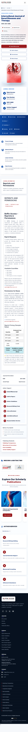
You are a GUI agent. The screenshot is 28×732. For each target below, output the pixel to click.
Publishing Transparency (9, 443)
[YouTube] (13, 611)
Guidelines (6, 125)
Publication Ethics (6, 625)
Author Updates (6, 707)
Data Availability (7, 447)
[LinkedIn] (9, 611)
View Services (5, 531)
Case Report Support (6, 644)
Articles (5, 121)
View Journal (16, 515)
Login (4, 676)
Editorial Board (22, 116)
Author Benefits (5, 649)
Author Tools (4, 638)
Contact (13, 133)
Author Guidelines (5, 635)
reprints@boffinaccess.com (10, 287)
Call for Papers (14, 50)
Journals (8, 8)
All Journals (4, 618)
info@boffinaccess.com (8, 672)
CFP (12, 129)
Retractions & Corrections (9, 445)
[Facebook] (3, 611)
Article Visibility (6, 699)
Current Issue (15, 54)
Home (3, 8)
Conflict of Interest (6, 694)
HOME (7, 204)
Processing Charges (6, 647)
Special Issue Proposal (7, 710)
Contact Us (6, 674)
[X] (6, 611)
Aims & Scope (15, 58)
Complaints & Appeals (7, 688)
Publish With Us (6, 702)
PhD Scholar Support (6, 642)
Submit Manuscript (14, 46)
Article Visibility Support (9, 449)
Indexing (5, 129)
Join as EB (6, 133)
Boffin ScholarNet (6, 640)
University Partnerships (8, 705)
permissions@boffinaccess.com (11, 321)
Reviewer (18, 129)
